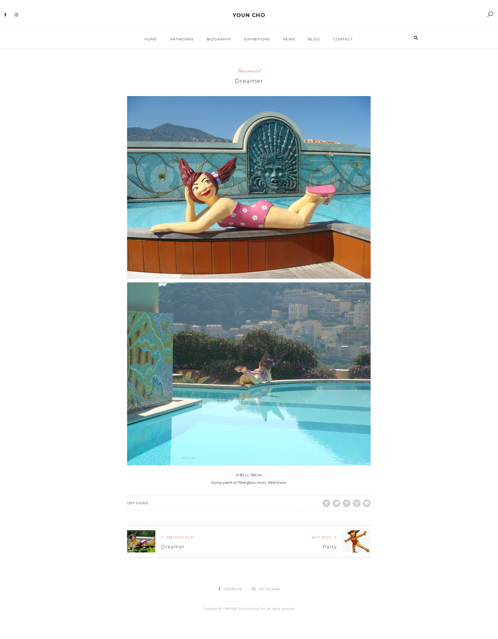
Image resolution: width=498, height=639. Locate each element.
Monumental (249, 71)
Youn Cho (249, 15)
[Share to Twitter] (336, 503)
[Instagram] (16, 15)
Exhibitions (257, 39)
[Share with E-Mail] (367, 503)
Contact (343, 39)
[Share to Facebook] (326, 503)
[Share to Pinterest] (346, 503)
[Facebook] (5, 15)
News (289, 39)
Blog (314, 39)
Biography (219, 39)
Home (150, 39)
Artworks (181, 39)
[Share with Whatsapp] (357, 503)
